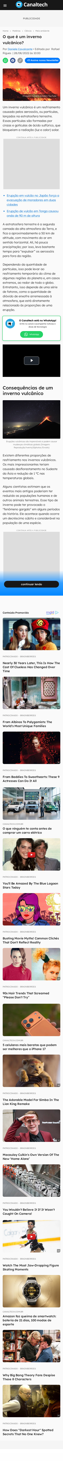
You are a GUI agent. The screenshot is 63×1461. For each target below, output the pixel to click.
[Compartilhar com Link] (20, 60)
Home (5, 31)
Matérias (16, 31)
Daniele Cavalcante (20, 49)
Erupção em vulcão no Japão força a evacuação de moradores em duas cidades (33, 200)
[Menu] (5, 6)
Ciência (28, 31)
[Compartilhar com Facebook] (12, 60)
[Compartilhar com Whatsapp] (5, 60)
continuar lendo (31, 584)
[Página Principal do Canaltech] (31, 7)
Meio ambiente (42, 31)
